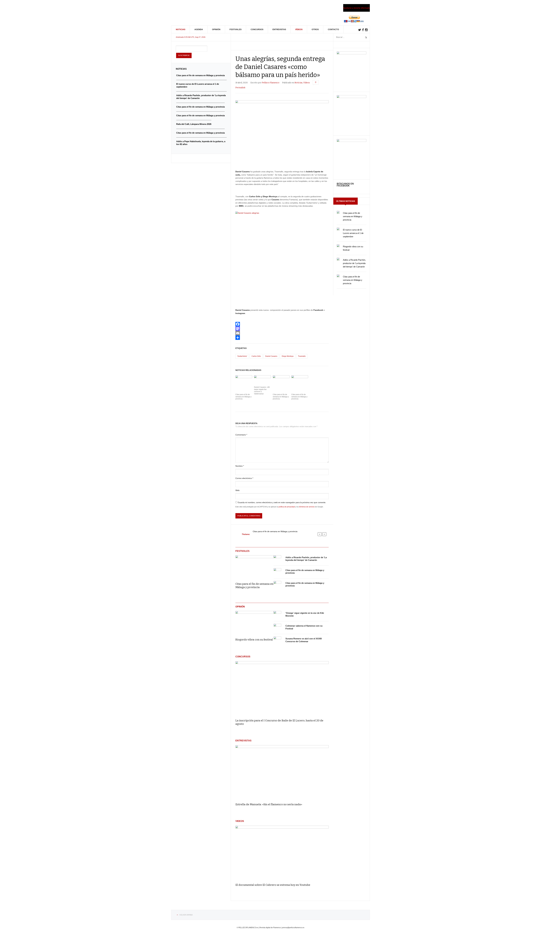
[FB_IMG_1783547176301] (351, 141)
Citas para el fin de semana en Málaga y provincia (243, 396)
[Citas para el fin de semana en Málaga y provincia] (254, 566)
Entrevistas (279, 29)
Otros (315, 29)
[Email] (282, 333)
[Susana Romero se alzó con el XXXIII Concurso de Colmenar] (277, 640)
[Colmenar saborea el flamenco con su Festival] (277, 627)
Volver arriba (186, 915)
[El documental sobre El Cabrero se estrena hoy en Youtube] (282, 853)
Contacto (333, 29)
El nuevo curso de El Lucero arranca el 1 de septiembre (353, 233)
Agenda (198, 29)
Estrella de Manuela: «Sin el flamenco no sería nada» (268, 804)
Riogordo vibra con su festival (254, 639)
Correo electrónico (244, 478)
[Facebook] (282, 324)
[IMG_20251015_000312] (351, 53)
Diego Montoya (287, 356)
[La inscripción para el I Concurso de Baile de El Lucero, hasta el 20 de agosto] (282, 688)
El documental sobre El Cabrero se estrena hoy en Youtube (272, 884)
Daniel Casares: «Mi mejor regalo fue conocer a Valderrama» (262, 390)
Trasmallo (302, 356)
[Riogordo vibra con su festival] (254, 622)
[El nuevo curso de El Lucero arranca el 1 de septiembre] (338, 229)
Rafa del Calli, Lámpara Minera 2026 (193, 124)
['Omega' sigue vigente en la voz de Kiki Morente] (277, 615)
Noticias (180, 29)
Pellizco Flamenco (270, 82)
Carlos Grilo (256, 356)
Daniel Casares (271, 356)
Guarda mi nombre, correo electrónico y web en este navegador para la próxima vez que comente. (282, 502)
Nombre (239, 466)
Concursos (257, 29)
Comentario (241, 435)
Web (237, 490)
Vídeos (298, 29)
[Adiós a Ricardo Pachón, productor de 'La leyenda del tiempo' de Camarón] (277, 559)
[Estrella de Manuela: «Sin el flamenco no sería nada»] (282, 772)
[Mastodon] (282, 328)
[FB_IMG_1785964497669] (351, 97)
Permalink (240, 87)
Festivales (235, 29)
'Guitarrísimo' (242, 356)
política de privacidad (287, 507)
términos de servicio (307, 507)
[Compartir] (282, 337)
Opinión (216, 29)
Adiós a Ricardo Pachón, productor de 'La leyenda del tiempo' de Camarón (354, 263)
